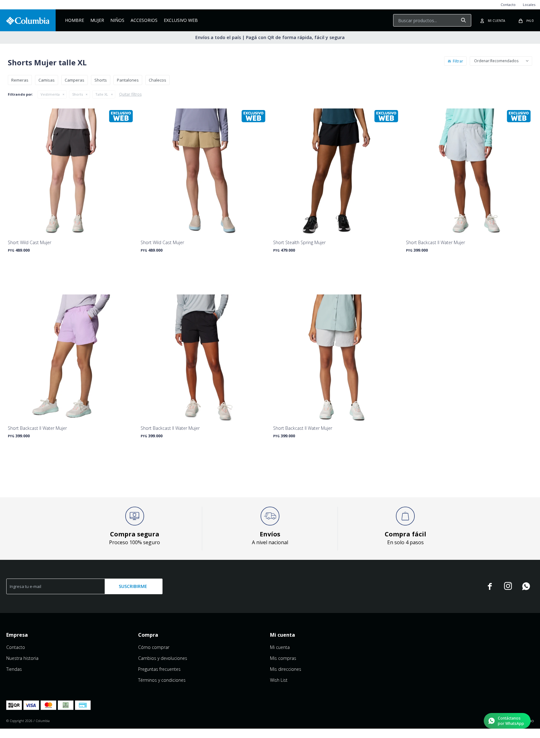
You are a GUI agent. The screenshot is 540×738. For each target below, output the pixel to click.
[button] (463, 20)
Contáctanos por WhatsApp (511, 720)
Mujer (97, 20)
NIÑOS (117, 20)
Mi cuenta (280, 647)
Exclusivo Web (181, 20)
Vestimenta (50, 94)
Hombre (74, 20)
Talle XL (101, 94)
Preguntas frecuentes (159, 669)
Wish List (279, 680)
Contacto (508, 4)
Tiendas (14, 669)
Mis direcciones (285, 669)
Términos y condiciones (162, 680)
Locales (529, 4)
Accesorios (144, 20)
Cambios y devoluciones (162, 658)
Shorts (77, 94)
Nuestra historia (22, 658)
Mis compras (283, 658)
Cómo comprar (153, 647)
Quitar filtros (130, 94)
